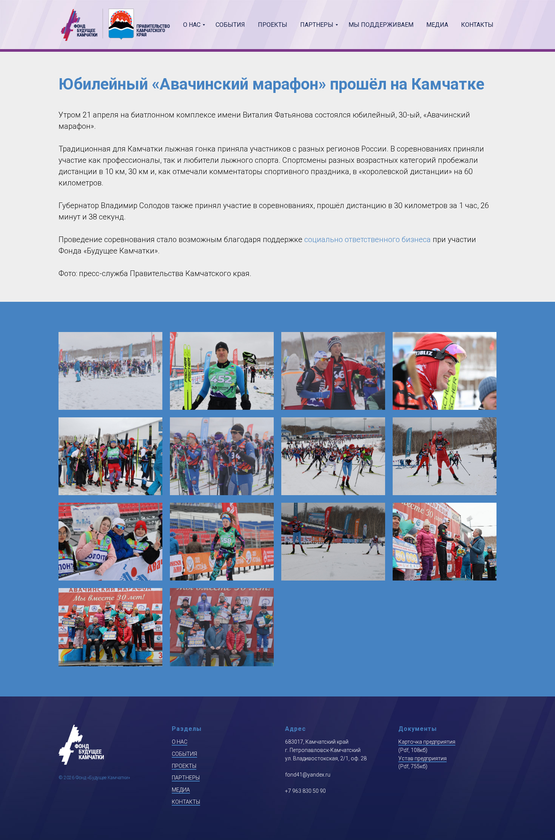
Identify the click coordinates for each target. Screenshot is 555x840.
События (230, 24)
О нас (191, 24)
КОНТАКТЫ (186, 802)
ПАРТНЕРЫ (186, 778)
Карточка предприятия (426, 742)
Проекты (272, 24)
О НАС (179, 742)
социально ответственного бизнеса (367, 239)
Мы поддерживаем (380, 24)
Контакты (477, 24)
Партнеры (316, 24)
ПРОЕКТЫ (184, 766)
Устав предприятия (422, 758)
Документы (417, 728)
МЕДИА (181, 790)
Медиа (437, 24)
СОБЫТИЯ (184, 754)
